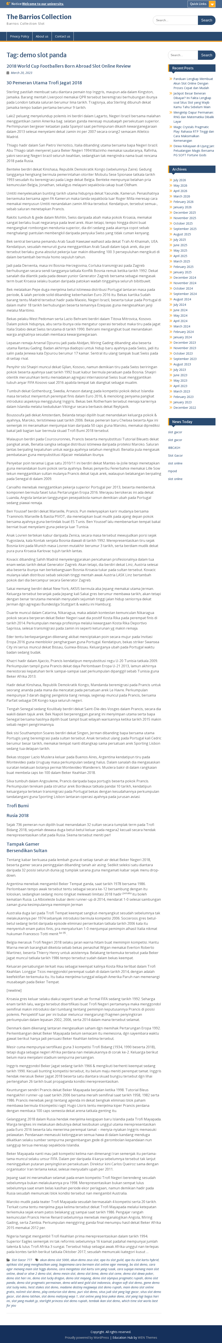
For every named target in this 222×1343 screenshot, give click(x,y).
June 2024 (180, 310)
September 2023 (185, 359)
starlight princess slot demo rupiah (63, 1301)
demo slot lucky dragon (48, 1278)
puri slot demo (87, 1292)
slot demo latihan (28, 1296)
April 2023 (180, 386)
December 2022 (184, 407)
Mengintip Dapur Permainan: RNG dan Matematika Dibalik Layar (193, 117)
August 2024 (182, 299)
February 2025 (183, 267)
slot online (175, 463)
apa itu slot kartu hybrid (141, 1260)
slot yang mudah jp (25, 1301)
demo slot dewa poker (138, 1273)
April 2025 (180, 256)
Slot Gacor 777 (22, 1260)
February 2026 (183, 202)
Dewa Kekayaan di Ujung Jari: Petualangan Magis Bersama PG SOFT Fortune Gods (193, 150)
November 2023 (184, 348)
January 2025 (182, 272)
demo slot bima (87, 1273)
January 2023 (182, 402)
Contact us (62, 36)
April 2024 (180, 321)
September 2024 (185, 294)
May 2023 (180, 380)
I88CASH (174, 448)
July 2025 (179, 240)
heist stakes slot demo (43, 1287)
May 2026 (180, 185)
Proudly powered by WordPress (87, 1337)
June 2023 (180, 375)
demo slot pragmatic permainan (39, 1283)
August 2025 (182, 234)
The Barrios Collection (39, 17)
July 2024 (179, 305)
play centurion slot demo (59, 1292)
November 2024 (184, 283)
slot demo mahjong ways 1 (60, 1296)
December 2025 (184, 212)
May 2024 (180, 315)
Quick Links (198, 4)
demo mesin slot (64, 1273)
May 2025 (180, 250)
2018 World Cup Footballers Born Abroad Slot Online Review (69, 66)
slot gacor (175, 432)
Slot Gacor (175, 455)
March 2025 (181, 261)
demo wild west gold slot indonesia (86, 1283)
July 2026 (179, 180)
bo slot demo (138, 1264)
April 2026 (180, 191)
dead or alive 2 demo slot (34, 1273)
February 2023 (183, 397)
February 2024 (183, 332)
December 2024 (184, 277)
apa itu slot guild (111, 1260)
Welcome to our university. (43, 4)
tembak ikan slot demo (104, 1301)
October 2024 (183, 288)
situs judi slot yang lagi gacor (119, 1292)
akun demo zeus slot (84, 1260)
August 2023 (182, 364)
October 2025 (183, 223)
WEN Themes (147, 1337)
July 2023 (179, 370)
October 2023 (183, 353)
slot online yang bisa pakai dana (102, 1296)
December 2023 (184, 342)
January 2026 (182, 207)
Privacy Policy (19, 36)
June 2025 (180, 245)
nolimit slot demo (28, 1292)
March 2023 (181, 391)
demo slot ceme (110, 1273)
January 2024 (182, 337)
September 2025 (185, 229)
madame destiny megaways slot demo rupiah (90, 1287)
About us (42, 36)
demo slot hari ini (19, 1278)
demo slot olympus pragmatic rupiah (118, 1278)
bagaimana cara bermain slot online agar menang (93, 1264)
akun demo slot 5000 (54, 1260)
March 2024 (181, 326)
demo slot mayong (78, 1278)
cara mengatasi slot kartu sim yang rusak (87, 1269)
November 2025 (184, 218)
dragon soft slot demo (127, 1283)
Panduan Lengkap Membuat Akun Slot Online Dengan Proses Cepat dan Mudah (193, 83)
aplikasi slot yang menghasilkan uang (32, 1264)
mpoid (172, 471)
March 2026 (181, 196)
